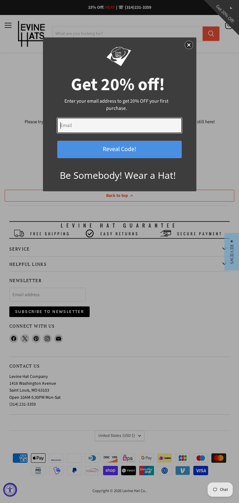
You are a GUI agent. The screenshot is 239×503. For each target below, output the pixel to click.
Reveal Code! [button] (119, 149)
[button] (231, 251)
